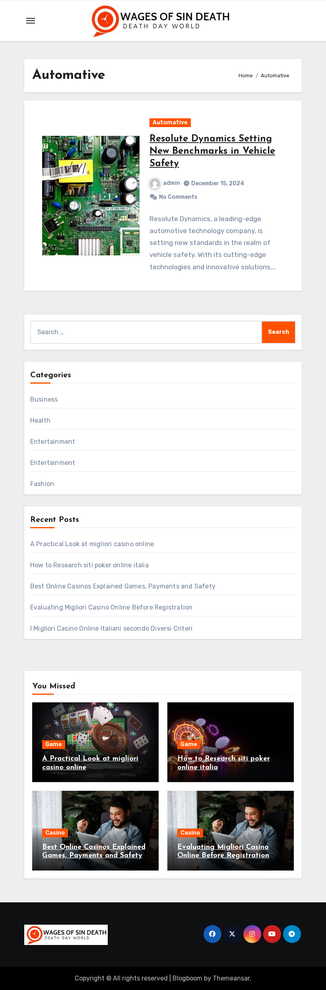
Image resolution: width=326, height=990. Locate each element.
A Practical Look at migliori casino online (92, 544)
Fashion (42, 484)
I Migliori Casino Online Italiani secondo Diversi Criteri (111, 628)
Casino (55, 832)
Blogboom (187, 978)
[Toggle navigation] (30, 20)
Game (53, 744)
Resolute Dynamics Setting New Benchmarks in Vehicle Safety (212, 151)
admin (171, 183)
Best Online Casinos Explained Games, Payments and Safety (122, 586)
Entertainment (53, 441)
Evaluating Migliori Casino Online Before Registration (111, 607)
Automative (170, 122)
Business (44, 399)
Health (40, 420)
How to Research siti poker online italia (89, 565)
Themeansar (231, 978)
